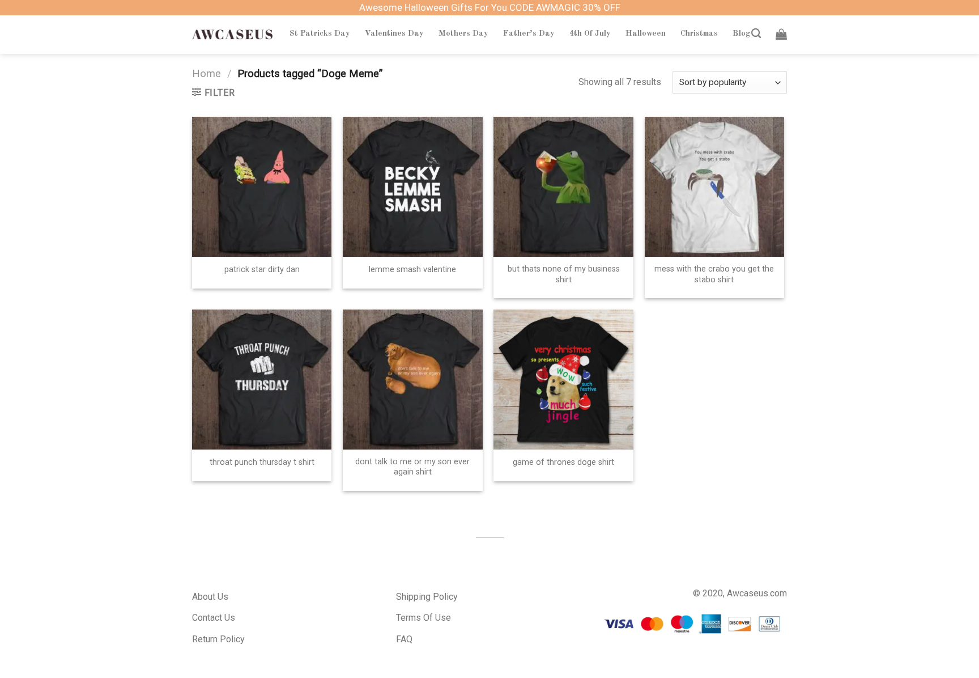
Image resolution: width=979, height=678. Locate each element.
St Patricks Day (320, 33)
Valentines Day (394, 33)
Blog (742, 33)
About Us (210, 596)
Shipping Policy (427, 596)
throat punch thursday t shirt (262, 462)
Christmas (699, 33)
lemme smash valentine (412, 269)
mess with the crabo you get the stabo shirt (714, 274)
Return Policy (218, 639)
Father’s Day (529, 33)
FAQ (404, 639)
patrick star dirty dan (262, 269)
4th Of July (590, 33)
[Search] (756, 33)
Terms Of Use (423, 617)
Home (206, 73)
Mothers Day (463, 33)
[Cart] (781, 34)
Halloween (645, 33)
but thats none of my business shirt (564, 274)
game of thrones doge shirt (563, 462)
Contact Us (213, 617)
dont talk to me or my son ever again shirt (412, 467)
